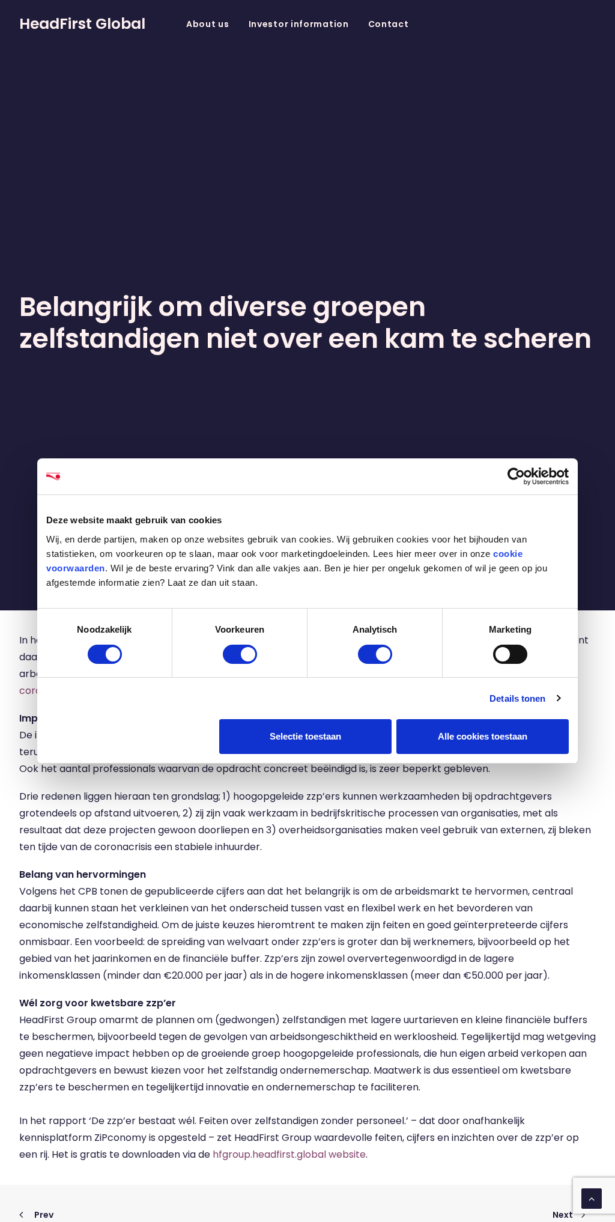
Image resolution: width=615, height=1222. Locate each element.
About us (207, 24)
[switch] (240, 654)
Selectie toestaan (305, 736)
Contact (388, 24)
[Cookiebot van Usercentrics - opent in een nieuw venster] (516, 476)
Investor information (299, 24)
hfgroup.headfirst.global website (289, 1154)
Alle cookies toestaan (482, 736)
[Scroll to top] (591, 1198)
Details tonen (517, 698)
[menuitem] (208, 23)
